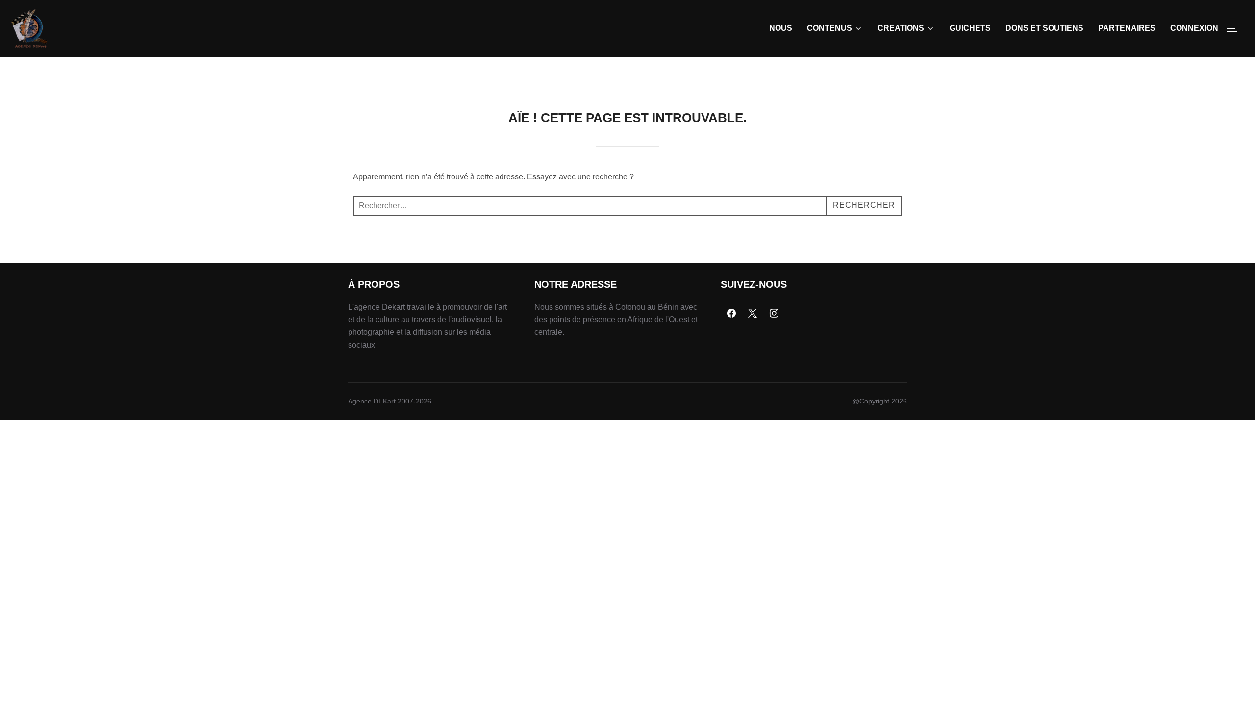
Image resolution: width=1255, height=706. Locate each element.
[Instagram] (774, 314)
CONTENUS (829, 28)
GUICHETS (970, 28)
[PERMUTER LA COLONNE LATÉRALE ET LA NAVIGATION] (1235, 28)
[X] (753, 314)
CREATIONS (901, 28)
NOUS (780, 28)
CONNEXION (1194, 28)
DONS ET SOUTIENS (1044, 28)
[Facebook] (731, 314)
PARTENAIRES (1126, 28)
